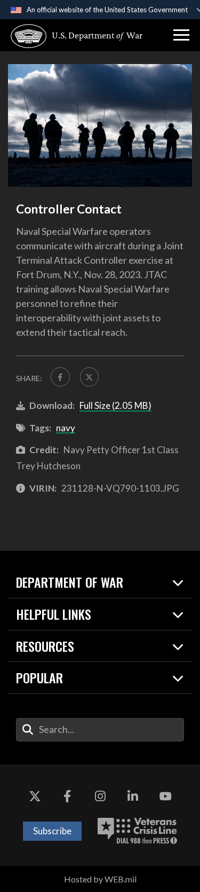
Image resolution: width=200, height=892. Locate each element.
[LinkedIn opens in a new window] (132, 796)
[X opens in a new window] (34, 796)
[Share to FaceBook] (60, 376)
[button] (181, 35)
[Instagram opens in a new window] (100, 796)
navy (65, 427)
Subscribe (52, 830)
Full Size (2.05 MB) (115, 405)
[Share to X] (89, 376)
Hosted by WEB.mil (100, 879)
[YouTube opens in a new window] (165, 796)
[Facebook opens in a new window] (67, 796)
